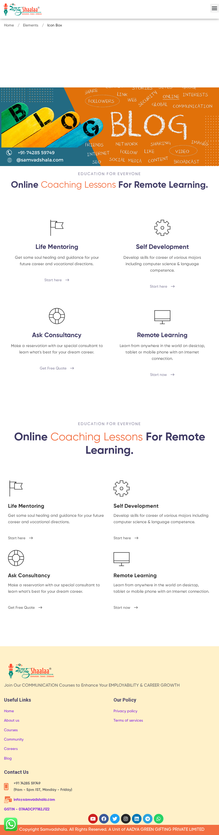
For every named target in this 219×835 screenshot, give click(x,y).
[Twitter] (115, 819)
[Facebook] (104, 819)
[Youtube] (93, 819)
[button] (214, 8)
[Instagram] (126, 819)
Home (9, 25)
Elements (30, 25)
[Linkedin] (137, 819)
